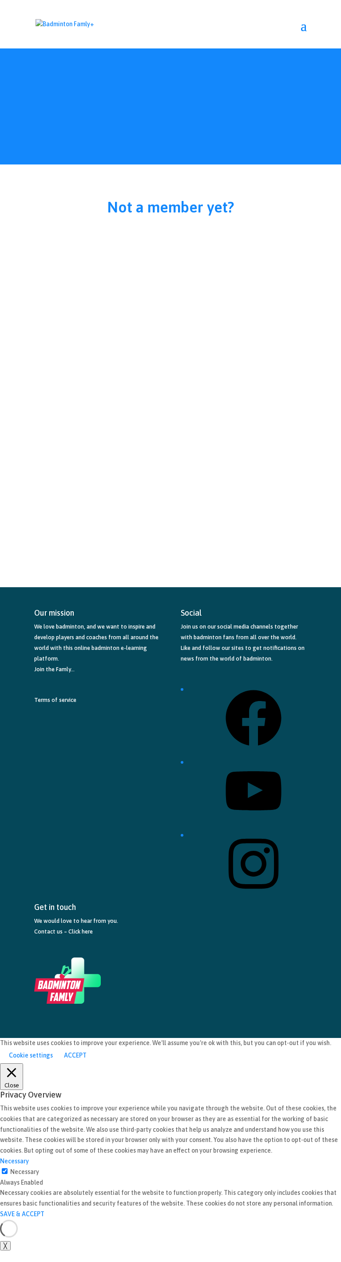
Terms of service (55, 700)
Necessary (24, 1171)
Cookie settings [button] (31, 1055)
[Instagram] (253, 895)
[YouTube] (253, 822)
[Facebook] (253, 749)
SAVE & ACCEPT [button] (22, 1214)
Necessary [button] (14, 1161)
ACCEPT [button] (75, 1055)
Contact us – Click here (63, 931)
